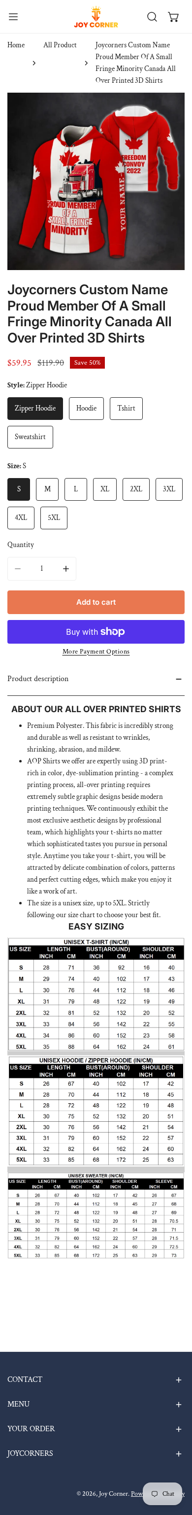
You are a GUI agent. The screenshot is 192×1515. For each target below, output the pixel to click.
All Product (60, 45)
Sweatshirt (30, 437)
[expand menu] (13, 16)
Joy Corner (113, 1493)
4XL (21, 517)
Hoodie (86, 408)
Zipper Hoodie (35, 408)
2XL (136, 489)
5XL (54, 517)
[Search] (152, 17)
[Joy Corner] (96, 16)
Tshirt (126, 408)
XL (104, 489)
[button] (174, 17)
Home (16, 45)
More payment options (96, 651)
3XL (169, 489)
